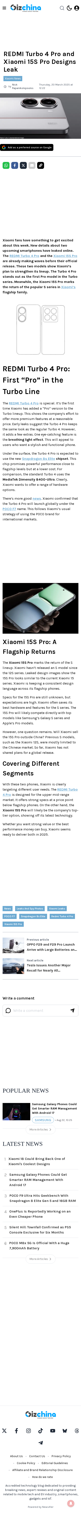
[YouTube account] (52, 1430)
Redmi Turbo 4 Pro (62, 916)
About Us (16, 1456)
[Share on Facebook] (14, 165)
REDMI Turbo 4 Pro (24, 256)
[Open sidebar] (4, 8)
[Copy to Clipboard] (40, 165)
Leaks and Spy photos (30, 908)
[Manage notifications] (70, 1503)
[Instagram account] (28, 1430)
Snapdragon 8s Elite (38, 459)
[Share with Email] (32, 165)
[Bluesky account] (64, 1430)
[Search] (62, 8)
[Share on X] (23, 165)
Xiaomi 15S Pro (65, 256)
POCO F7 (9, 509)
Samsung (43, 1120)
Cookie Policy (26, 1463)
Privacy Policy (61, 1456)
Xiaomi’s (68, 287)
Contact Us (37, 1456)
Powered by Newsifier (40, 1506)
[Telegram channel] (40, 1442)
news (37, 498)
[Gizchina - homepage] (26, 8)
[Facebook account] (16, 1430)
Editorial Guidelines (54, 1463)
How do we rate (42, 1477)
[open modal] (76, 8)
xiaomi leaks (57, 908)
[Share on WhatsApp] (6, 165)
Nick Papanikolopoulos (22, 86)
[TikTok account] (40, 1430)
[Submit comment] (72, 1010)
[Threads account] (76, 1430)
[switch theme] (69, 8)
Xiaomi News (13, 78)
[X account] (4, 1430)
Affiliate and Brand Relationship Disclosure (42, 1470)
